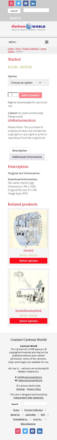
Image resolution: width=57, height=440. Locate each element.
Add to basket (30, 95)
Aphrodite (30, 414)
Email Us (15, 18)
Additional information (27, 157)
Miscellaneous (28, 424)
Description (19, 150)
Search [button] (14, 10)
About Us (15, 414)
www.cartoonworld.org (30, 380)
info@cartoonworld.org (22, 120)
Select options (28, 260)
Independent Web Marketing (28, 397)
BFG (43, 414)
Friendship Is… (20, 419)
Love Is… (37, 419)
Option (12, 76)
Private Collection (33, 410)
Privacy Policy (34, 389)
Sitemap (20, 389)
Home (16, 410)
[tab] (20, 150)
